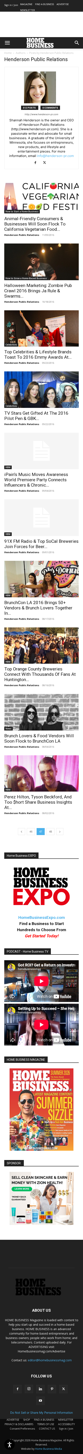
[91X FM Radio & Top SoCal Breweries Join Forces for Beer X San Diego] (41, 517)
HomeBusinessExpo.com (41, 917)
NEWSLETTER (27, 10)
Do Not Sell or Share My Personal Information (41, 1412)
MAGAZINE (26, 4)
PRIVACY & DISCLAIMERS (19, 1424)
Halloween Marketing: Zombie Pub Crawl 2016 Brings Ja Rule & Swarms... (38, 291)
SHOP (26, 1420)
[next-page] (59, 831)
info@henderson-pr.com (55, 156)
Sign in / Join (11, 5)
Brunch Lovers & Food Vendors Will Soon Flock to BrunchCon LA (39, 738)
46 (30, 831)
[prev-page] (21, 831)
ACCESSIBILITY (66, 1424)
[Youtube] (40, 1401)
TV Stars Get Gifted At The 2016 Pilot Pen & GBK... (36, 416)
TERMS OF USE (45, 1424)
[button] (7, 43)
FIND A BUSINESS (44, 4)
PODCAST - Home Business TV (27, 951)
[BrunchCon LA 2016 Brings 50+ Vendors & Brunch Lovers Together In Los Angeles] (41, 579)
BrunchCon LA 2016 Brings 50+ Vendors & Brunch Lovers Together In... (38, 608)
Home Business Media (48, 1449)
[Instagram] (29, 1389)
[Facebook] (36, 162)
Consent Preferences (22, 1428)
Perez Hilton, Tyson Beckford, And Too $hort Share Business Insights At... (38, 802)
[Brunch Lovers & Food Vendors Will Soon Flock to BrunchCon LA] (41, 712)
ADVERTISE (63, 4)
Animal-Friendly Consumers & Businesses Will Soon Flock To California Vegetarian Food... (35, 224)
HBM (8, 467)
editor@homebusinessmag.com (50, 1360)
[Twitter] (46, 162)
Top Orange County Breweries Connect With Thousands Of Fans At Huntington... (40, 674)
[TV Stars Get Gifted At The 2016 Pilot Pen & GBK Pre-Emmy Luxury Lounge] (41, 389)
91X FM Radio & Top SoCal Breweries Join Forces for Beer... (41, 544)
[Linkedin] (40, 1389)
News (8, 728)
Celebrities (11, 344)
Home (8, 53)
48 (50, 831)
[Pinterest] (52, 1389)
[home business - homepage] (42, 1294)
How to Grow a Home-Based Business (26, 278)
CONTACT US (47, 1428)
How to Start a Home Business (22, 211)
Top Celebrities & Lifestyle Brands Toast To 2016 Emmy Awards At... (38, 354)
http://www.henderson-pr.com (41, 114)
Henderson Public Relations (21, 235)
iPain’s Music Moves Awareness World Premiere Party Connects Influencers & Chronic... (36, 480)
